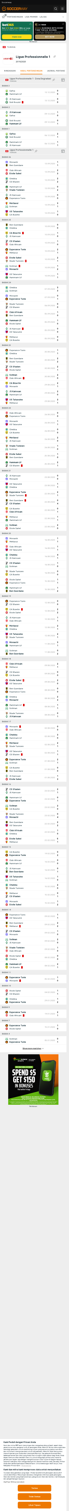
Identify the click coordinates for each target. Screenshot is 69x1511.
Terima (34, 1488)
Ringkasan (10, 71)
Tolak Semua (34, 1496)
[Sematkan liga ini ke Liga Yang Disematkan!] (54, 56)
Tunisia (11, 47)
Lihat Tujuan (34, 1505)
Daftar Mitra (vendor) (14, 1482)
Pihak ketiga (26, 1466)
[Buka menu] (62, 8)
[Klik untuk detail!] (33, 92)
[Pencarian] (55, 8)
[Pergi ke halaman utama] (17, 9)
